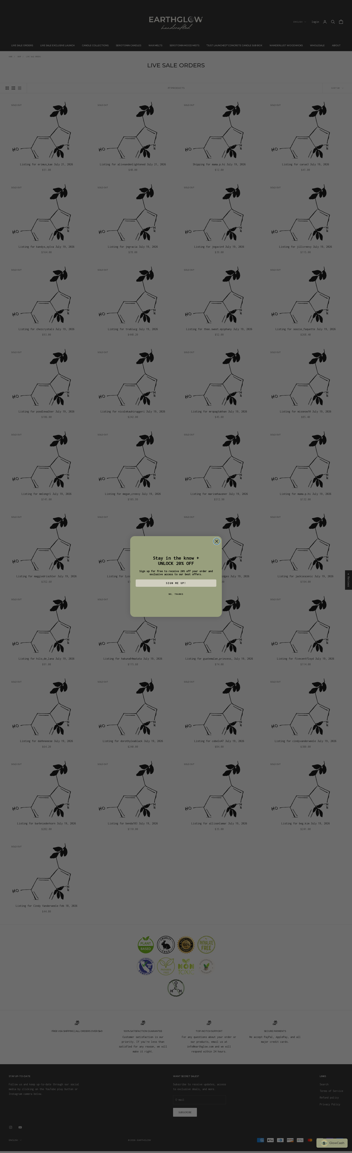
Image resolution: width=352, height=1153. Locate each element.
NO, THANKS (176, 594)
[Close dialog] (216, 541)
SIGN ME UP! (176, 583)
